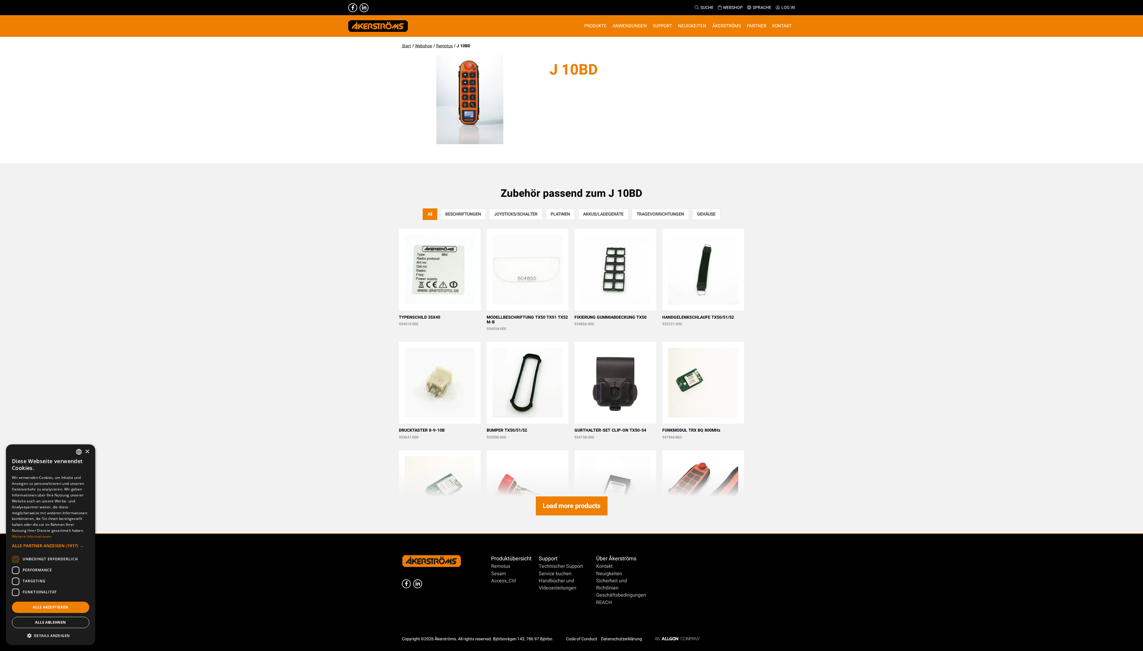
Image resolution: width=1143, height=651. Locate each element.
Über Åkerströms (616, 559)
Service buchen (555, 573)
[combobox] (79, 452)
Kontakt (604, 566)
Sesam (498, 573)
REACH (604, 602)
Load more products (571, 506)
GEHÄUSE (706, 214)
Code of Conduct (581, 639)
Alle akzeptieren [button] (50, 607)
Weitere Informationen (31, 536)
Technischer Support (561, 566)
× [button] (87, 451)
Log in (788, 7)
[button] (50, 545)
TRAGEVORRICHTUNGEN (660, 214)
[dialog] (50, 544)
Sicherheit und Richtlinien (611, 584)
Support (548, 559)
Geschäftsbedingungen (621, 595)
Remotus (444, 46)
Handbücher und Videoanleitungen (557, 584)
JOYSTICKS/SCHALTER (516, 214)
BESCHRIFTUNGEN (463, 214)
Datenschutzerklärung (621, 639)
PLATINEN (560, 214)
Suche (706, 7)
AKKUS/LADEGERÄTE (603, 214)
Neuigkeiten (609, 573)
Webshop (733, 7)
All (430, 214)
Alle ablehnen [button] (50, 622)
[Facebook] (352, 7)
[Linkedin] (364, 7)
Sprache (762, 7)
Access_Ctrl (503, 580)
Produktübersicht (511, 559)
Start (406, 46)
